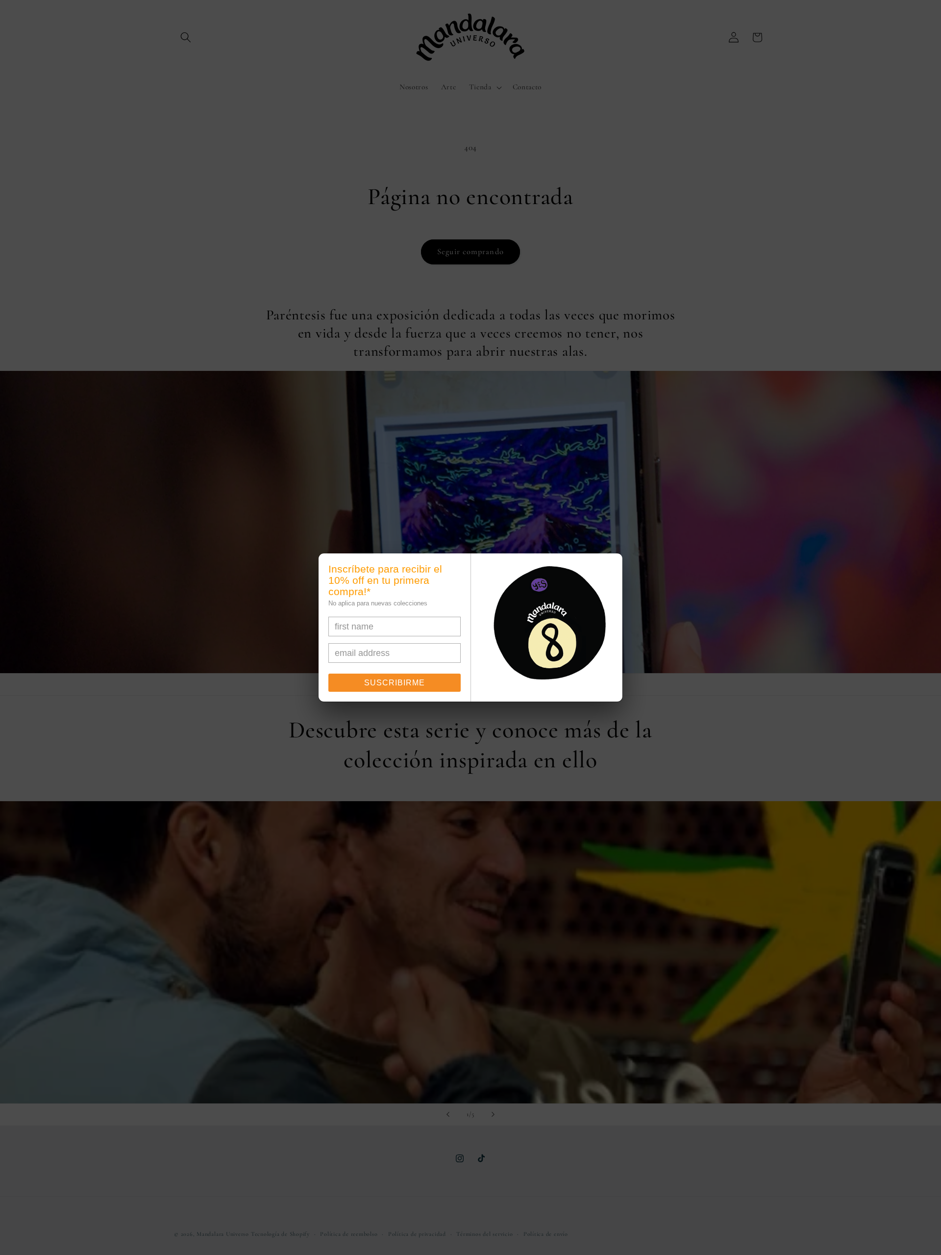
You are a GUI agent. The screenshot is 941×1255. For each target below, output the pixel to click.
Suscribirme (394, 683)
